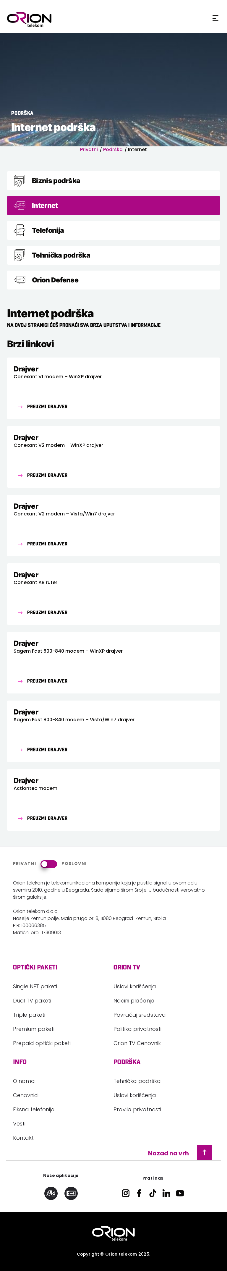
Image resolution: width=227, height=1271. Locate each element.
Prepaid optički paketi (42, 1044)
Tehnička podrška (137, 1082)
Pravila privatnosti (137, 1110)
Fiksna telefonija (34, 1110)
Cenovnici (25, 1096)
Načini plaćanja (134, 1001)
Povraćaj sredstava (140, 1015)
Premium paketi (33, 1030)
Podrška (113, 149)
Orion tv (127, 967)
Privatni (89, 149)
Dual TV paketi (32, 1001)
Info (20, 1062)
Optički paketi (35, 967)
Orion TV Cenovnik (137, 1044)
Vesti (19, 1124)
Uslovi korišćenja (135, 987)
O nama (24, 1082)
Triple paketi (29, 1015)
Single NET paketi (35, 987)
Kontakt (23, 1138)
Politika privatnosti (137, 1030)
